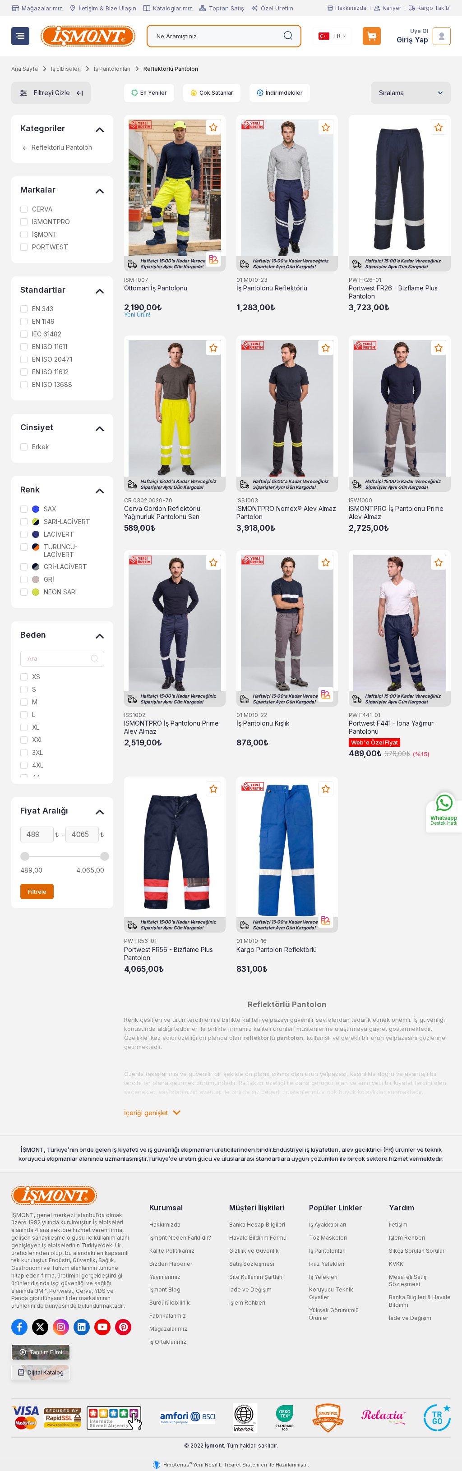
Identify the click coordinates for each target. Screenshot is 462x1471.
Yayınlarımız (164, 1276)
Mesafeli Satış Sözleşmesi (407, 1280)
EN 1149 (43, 321)
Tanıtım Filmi (45, 1352)
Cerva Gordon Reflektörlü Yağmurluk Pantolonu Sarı (162, 512)
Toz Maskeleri (328, 1237)
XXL (37, 740)
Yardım (401, 1207)
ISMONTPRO (51, 221)
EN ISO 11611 (49, 346)
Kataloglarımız (172, 8)
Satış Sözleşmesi (251, 1263)
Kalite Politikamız (171, 1250)
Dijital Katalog (45, 1372)
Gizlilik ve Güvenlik (254, 1250)
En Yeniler (153, 92)
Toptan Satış (226, 8)
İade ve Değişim (250, 1289)
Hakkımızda (350, 8)
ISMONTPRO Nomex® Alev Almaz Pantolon (286, 512)
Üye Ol (419, 31)
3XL (37, 752)
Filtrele (37, 891)
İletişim (398, 1224)
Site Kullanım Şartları (255, 1276)
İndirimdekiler (284, 92)
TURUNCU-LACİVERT (61, 550)
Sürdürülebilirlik (169, 1302)
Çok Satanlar (216, 92)
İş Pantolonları (327, 1250)
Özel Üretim (277, 8)
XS (36, 676)
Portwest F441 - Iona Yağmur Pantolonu (391, 727)
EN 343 (42, 309)
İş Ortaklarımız (167, 1341)
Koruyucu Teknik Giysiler (331, 1293)
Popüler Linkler (335, 1207)
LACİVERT (59, 534)
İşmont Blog (164, 1289)
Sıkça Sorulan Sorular (416, 1250)
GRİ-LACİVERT (65, 566)
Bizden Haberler (170, 1263)
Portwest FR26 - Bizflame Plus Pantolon (393, 292)
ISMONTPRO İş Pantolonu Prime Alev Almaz (396, 512)
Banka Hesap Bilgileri (257, 1224)
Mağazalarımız (42, 8)
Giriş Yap (412, 40)
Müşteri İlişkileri (257, 1207)
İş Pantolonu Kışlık (263, 723)
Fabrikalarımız (167, 1315)
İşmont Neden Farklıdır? (180, 1237)
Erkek (40, 446)
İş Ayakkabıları (327, 1224)
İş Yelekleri (323, 1276)
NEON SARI (60, 592)
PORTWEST (50, 247)
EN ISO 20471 (52, 359)
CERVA (42, 209)
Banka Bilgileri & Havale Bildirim (420, 1301)
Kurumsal (166, 1207)
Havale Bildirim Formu (257, 1237)
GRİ (49, 579)
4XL (37, 765)
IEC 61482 (46, 334)
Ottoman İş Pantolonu (155, 288)
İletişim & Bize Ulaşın (107, 8)
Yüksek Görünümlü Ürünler (334, 1314)
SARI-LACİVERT (67, 521)
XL (35, 727)
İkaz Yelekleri (326, 1263)
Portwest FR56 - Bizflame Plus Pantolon (168, 953)
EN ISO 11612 (50, 372)
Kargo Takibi (434, 8)
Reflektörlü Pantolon (61, 147)
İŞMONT (44, 234)
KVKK (396, 1263)
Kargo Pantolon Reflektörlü (276, 949)
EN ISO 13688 (52, 384)
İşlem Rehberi (247, 1302)
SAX (50, 509)
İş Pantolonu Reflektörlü (271, 288)
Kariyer (392, 8)
